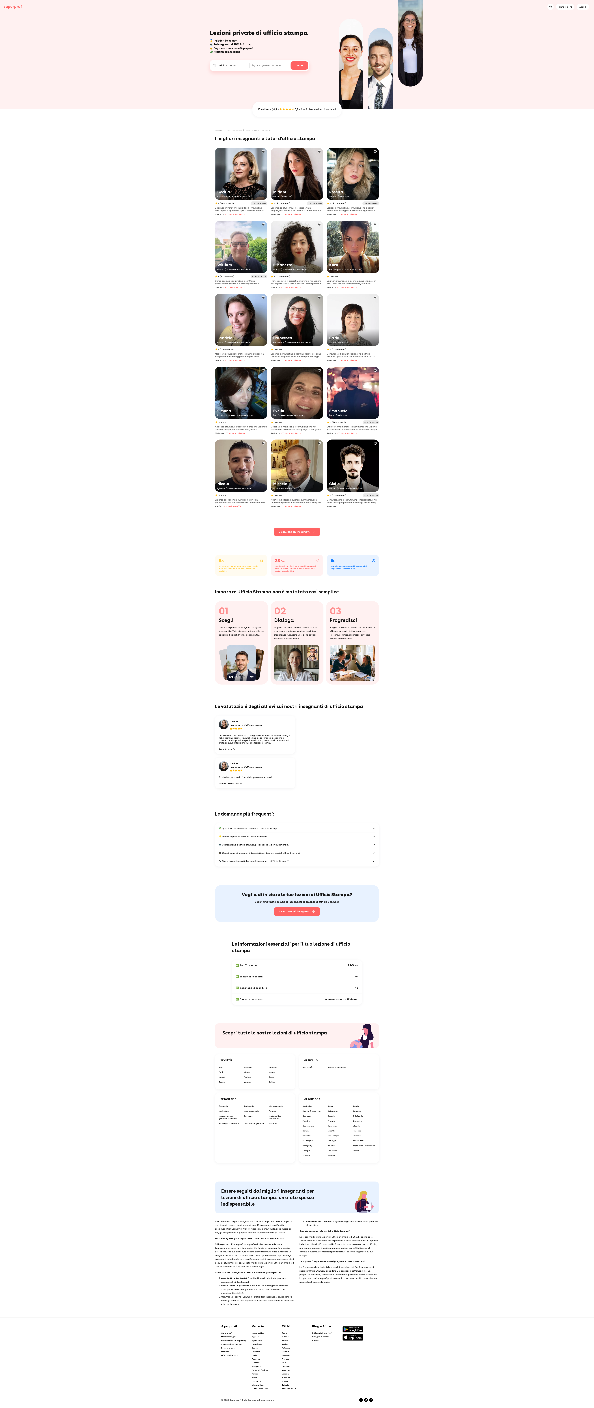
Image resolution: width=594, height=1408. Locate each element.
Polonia (331, 1146)
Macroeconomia (251, 1111)
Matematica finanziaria (275, 1117)
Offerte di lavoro (229, 1355)
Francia (331, 1121)
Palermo (286, 1348)
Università (307, 1067)
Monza (272, 1072)
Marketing (224, 1111)
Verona (247, 1082)
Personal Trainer (260, 1370)
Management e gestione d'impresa (228, 1117)
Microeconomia (276, 1106)
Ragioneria (249, 1106)
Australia (307, 1106)
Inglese (255, 1337)
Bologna (248, 1067)
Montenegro (333, 1136)
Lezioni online (228, 1348)
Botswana (333, 1111)
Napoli (222, 1077)
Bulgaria (357, 1111)
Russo (254, 1377)
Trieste (285, 1385)
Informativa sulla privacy (234, 1340)
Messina (286, 1377)
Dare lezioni (565, 7)
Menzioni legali (228, 1337)
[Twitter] (366, 1400)
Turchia (306, 1155)
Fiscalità (273, 1123)
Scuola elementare (337, 1067)
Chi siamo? (226, 1333)
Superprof (218, 130)
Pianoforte (257, 1344)
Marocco (357, 1131)
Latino (255, 1355)
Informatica (257, 1385)
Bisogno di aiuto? (320, 1337)
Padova (247, 1077)
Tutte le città (289, 1389)
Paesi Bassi (358, 1141)
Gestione (248, 1116)
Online (272, 1082)
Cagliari (273, 1067)
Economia (223, 1106)
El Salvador (358, 1116)
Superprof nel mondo (231, 1344)
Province (225, 1352)
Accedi (583, 7)
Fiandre (306, 1121)
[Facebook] (361, 1400)
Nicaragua (308, 1141)
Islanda (356, 1126)
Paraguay (307, 1146)
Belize (330, 1106)
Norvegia (332, 1141)
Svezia (356, 1151)
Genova (285, 1352)
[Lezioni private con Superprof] (13, 7)
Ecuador (332, 1116)
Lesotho (332, 1131)
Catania (286, 1366)
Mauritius (307, 1136)
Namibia (357, 1136)
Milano (247, 1072)
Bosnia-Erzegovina (312, 1111)
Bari (220, 1067)
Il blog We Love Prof (321, 1333)
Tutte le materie (260, 1389)
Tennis (255, 1374)
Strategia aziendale (229, 1123)
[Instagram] (371, 1400)
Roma (271, 1077)
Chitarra (256, 1352)
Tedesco (256, 1359)
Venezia (286, 1370)
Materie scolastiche (234, 130)
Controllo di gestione (254, 1123)
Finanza (272, 1111)
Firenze (285, 1359)
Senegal (306, 1151)
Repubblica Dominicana (364, 1146)
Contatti (316, 1340)
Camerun (307, 1116)
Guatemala (308, 1126)
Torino (222, 1082)
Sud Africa (332, 1151)
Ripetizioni (257, 1340)
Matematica (258, 1333)
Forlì (221, 1072)
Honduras (332, 1126)
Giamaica (357, 1121)
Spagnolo (256, 1366)
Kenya (306, 1131)
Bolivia (356, 1106)
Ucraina (331, 1155)
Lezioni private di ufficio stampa (258, 130)
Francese (256, 1363)
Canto (255, 1348)
